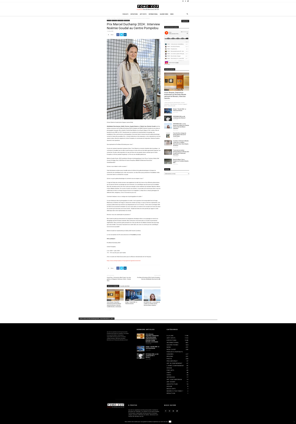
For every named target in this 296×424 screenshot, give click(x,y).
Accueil (108, 18)
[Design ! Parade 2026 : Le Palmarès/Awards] (133, 295)
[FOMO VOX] (148, 7)
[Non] (294, 422)
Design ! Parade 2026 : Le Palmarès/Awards (152, 347)
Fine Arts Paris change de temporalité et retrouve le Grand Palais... (179, 134)
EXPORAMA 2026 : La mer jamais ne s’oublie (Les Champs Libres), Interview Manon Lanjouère (152, 304)
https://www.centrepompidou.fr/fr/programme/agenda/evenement (124, 260)
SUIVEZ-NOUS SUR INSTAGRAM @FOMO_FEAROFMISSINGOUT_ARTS (97, 318)
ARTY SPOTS (143, 14)
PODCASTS (125, 14)
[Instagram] (183, 1)
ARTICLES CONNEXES (113, 286)
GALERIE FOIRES (164, 14)
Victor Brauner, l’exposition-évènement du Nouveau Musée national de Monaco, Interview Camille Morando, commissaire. (152, 338)
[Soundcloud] (185, 1)
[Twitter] (188, 1)
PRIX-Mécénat (126, 20)
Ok (170, 421)
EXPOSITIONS (134, 14)
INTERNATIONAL (153, 14)
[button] (187, 14)
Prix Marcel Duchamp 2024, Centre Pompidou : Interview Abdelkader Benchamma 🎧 (148, 278)
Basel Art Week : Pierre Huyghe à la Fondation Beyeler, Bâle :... (181, 161)
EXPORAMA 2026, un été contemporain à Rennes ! (152, 355)
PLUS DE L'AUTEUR (124, 286)
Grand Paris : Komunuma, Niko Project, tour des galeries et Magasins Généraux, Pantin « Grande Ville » (119, 279)
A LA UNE (113, 18)
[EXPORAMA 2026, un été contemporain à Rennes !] (168, 118)
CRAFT (127, 300)
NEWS (172, 14)
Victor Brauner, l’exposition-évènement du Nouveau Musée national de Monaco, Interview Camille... (175, 95)
